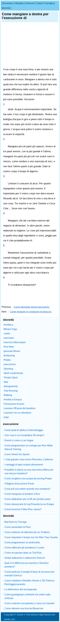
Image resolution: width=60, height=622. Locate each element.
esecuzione (10, 364)
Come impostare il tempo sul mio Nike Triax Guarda (31, 537)
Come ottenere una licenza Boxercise (24, 608)
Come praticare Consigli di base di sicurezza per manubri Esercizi (30, 574)
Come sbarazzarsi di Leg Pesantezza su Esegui (29, 504)
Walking (8, 395)
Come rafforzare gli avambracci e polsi (24, 547)
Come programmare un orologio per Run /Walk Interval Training (29, 447)
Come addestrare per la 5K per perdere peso (28, 499)
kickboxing (9, 355)
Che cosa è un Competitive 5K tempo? (24, 435)
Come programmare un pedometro (22, 542)
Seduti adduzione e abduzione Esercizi (25, 558)
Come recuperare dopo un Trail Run (23, 552)
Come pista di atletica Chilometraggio (24, 430)
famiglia (49, 3)
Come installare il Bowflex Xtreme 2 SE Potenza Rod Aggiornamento (29, 582)
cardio (7, 333)
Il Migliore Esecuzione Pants (19, 483)
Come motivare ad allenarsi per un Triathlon (27, 532)
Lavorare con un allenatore (17, 412)
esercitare (9, 338)
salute (39, 3)
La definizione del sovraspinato (21, 589)
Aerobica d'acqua (13, 399)
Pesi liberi (9, 346)
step (6, 382)
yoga (6, 417)
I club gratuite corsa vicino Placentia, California (29, 459)
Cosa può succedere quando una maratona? (28, 489)
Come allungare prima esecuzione (32, 307)
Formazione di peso (14, 404)
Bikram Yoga (10, 329)
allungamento (11, 386)
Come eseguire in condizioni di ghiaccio (31, 311)
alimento (30, 3)
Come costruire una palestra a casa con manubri (29, 603)
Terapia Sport (10, 377)
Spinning (8, 368)
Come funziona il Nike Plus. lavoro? (23, 509)
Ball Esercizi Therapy (16, 522)
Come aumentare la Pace (18, 527)
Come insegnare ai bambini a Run (22, 494)
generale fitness (12, 351)
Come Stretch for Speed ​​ (17, 454)
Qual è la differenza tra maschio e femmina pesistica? (26, 565)
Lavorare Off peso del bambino (19, 408)
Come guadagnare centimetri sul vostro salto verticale (28, 596)
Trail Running (11, 390)
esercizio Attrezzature (15, 342)
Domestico (8, 3)
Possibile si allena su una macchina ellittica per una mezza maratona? (29, 471)
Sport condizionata (13, 373)
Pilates (7, 360)
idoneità (5, 8)
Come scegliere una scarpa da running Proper (28, 478)
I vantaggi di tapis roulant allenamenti (24, 464)
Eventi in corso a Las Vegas (19, 440)
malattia (19, 3)
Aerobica (8, 324)
